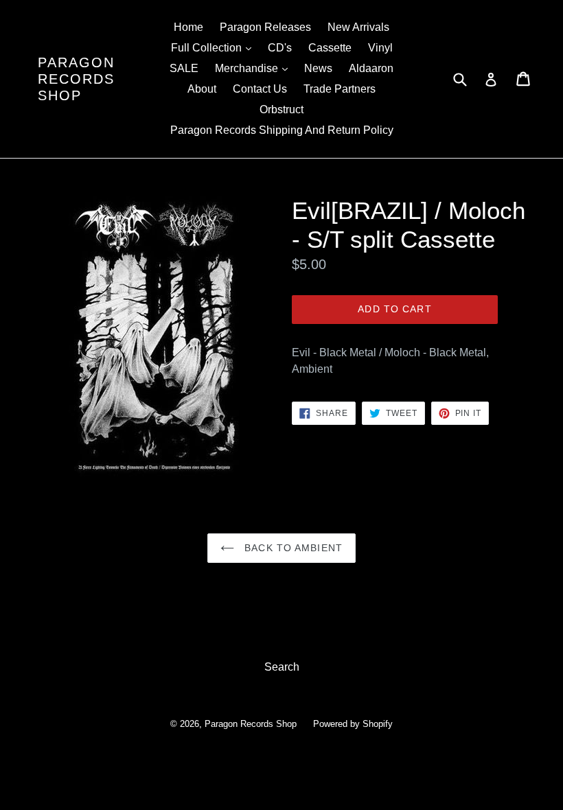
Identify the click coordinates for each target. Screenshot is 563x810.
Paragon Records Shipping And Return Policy (281, 130)
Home (188, 27)
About (201, 89)
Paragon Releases (265, 27)
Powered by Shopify (353, 724)
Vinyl (380, 48)
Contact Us (260, 89)
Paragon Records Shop (76, 79)
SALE (184, 68)
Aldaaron (371, 68)
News (318, 68)
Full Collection (214, 47)
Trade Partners (339, 89)
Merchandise (255, 68)
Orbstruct (281, 109)
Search (281, 667)
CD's (280, 48)
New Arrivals (358, 27)
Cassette (330, 48)
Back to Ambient (292, 547)
